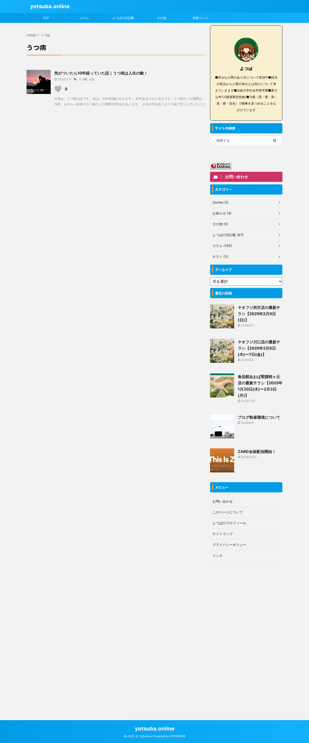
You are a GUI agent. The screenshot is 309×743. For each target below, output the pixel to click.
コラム (84, 18)
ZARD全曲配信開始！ (257, 451)
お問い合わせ (222, 501)
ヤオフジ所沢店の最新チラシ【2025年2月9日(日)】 (259, 313)
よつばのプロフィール (229, 523)
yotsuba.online (50, 6)
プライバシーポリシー (229, 545)
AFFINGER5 (177, 736)
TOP (46, 18)
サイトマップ (222, 534)
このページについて (227, 512)
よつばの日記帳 (123, 18)
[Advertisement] (246, 636)
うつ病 (82, 79)
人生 (91, 79)
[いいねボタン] (58, 89)
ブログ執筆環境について (259, 417)
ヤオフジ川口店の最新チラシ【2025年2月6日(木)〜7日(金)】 (259, 348)
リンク (217, 555)
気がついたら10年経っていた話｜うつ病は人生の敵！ (101, 73)
